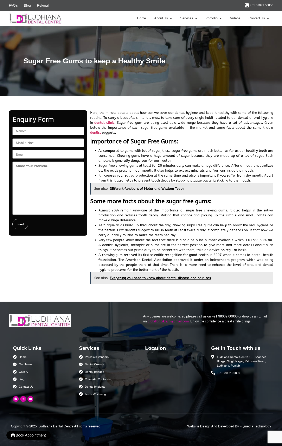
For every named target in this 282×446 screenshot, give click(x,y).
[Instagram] (23, 399)
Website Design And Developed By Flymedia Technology (229, 426)
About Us (161, 18)
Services (186, 18)
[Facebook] (16, 399)
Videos (235, 18)
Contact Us (257, 18)
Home (141, 18)
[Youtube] (30, 399)
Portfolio (211, 18)
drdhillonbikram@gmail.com (168, 321)
